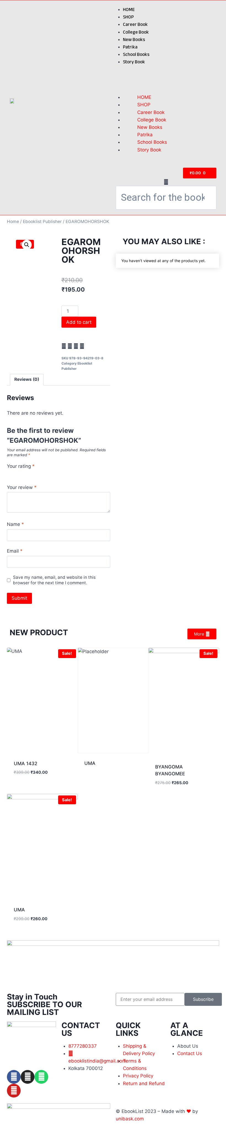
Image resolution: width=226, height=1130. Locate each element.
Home (13, 221)
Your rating (21, 466)
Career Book (135, 24)
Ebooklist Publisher (42, 221)
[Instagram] (27, 1077)
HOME (129, 9)
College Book (136, 32)
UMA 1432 (25, 763)
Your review (22, 487)
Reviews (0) (26, 379)
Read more (96, 781)
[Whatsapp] (41, 1077)
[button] (166, 76)
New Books (134, 39)
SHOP (128, 17)
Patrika (130, 47)
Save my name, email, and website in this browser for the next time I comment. (54, 580)
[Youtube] (14, 1091)
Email (15, 551)
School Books (136, 54)
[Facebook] (14, 1077)
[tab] (27, 379)
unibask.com (130, 1118)
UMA (89, 763)
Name (15, 524)
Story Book (134, 62)
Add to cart (79, 322)
